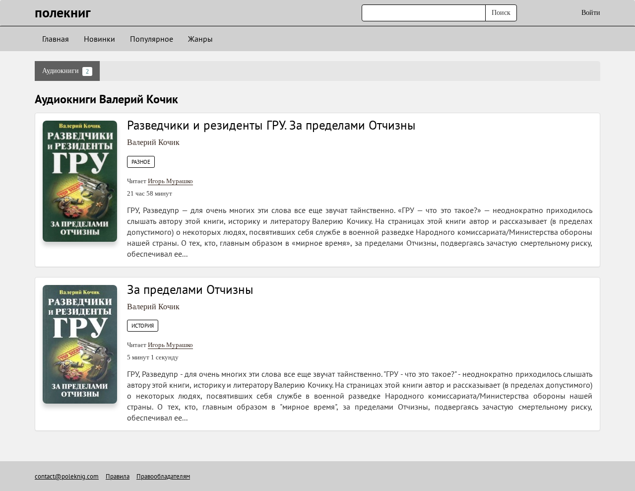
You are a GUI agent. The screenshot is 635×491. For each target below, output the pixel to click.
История (142, 325)
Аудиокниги (65, 71)
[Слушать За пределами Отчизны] (80, 344)
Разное (140, 161)
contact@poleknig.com (67, 476)
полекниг (63, 12)
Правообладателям (163, 476)
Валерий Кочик (153, 142)
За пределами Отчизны (190, 289)
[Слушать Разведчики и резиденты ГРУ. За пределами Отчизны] (80, 180)
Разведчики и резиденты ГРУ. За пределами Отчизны (271, 125)
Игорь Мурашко (170, 181)
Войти (590, 12)
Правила (117, 476)
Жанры (200, 39)
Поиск (501, 12)
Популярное (151, 39)
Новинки (99, 39)
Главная (55, 39)
